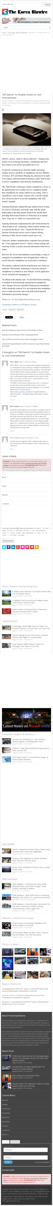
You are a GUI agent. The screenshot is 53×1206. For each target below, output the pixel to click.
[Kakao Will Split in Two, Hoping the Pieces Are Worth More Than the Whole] (7, 975)
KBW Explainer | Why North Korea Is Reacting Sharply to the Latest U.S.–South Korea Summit (31, 896)
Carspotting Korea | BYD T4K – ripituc (15, 989)
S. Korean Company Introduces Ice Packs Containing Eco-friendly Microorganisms (23, 996)
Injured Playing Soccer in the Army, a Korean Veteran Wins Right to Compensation (30, 636)
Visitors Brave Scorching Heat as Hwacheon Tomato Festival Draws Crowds (29, 610)
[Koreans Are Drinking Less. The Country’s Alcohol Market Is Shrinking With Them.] (6, 741)
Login (5, 1142)
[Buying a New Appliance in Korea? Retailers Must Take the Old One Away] (6, 860)
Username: (7, 1146)
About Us (5, 1134)
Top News (34, 103)
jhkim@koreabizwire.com (29, 299)
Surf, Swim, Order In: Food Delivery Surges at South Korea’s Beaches (30, 758)
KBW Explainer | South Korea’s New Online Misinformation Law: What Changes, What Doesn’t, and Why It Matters (29, 886)
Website (5, 495)
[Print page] (26, 110)
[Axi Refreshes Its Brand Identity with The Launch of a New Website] (20, 951)
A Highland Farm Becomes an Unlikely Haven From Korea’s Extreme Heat (30, 601)
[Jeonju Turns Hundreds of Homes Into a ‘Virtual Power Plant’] (6, 869)
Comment (5, 504)
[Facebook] (9, 547)
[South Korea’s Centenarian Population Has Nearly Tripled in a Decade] (6, 925)
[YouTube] (27, 547)
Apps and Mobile (21, 32)
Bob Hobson (14, 406)
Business (5, 1100)
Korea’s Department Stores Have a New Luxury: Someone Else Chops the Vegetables (31, 850)
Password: (7, 1154)
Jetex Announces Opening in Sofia (25, 1075)
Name (4, 477)
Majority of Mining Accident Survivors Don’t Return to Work (22, 330)
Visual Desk (43, 103)
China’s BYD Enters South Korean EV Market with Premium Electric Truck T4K (25, 990)
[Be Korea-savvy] (26, 12)
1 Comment (30, 911)
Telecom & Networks (23, 103)
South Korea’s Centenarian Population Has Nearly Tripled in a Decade (29, 924)
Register (15, 1142)
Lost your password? (42, 1162)
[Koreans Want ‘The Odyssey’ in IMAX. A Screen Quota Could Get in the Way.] (45, 952)
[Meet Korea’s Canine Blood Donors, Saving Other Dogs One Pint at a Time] (45, 974)
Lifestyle (5, 1104)
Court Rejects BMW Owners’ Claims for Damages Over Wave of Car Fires (28, 645)
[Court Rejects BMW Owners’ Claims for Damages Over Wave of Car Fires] (6, 645)
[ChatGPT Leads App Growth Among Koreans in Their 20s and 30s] (6, 750)
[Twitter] (4, 547)
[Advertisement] (26, 64)
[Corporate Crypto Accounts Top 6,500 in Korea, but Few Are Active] (32, 975)
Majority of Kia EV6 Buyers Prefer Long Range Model (20, 335)
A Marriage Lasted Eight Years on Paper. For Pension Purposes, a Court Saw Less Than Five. (31, 627)
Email (4, 486)
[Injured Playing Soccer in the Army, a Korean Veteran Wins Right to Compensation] (6, 636)
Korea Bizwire (26, 101)
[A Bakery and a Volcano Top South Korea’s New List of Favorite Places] (6, 593)
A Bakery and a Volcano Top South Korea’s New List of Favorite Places (31, 592)
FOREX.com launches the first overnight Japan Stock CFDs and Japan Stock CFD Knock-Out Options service (30, 1058)
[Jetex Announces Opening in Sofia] (32, 952)
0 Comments (28, 596)
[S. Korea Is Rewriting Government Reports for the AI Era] (7, 963)
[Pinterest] (32, 547)
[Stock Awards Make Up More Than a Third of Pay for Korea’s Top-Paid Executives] (6, 934)
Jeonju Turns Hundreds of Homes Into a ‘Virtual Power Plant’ (31, 868)
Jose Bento (5, 1002)
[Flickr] (23, 547)
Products (5, 1126)
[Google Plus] (18, 547)
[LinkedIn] (13, 547)
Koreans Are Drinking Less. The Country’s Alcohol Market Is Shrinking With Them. (28, 740)
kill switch (20, 310)
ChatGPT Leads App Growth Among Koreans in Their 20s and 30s (31, 749)
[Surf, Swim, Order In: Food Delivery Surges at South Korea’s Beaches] (6, 759)
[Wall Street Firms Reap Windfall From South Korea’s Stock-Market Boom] (20, 975)
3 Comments (6, 105)
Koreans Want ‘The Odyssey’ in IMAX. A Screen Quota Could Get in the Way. (30, 1085)
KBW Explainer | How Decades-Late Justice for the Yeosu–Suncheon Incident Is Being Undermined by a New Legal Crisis (31, 906)
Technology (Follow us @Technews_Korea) (19, 304)
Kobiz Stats (6, 1122)
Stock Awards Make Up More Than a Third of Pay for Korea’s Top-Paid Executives (30, 933)
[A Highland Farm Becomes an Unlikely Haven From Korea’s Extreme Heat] (6, 602)
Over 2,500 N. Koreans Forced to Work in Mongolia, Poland (22, 339)
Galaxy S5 (12, 310)
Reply (12, 400)
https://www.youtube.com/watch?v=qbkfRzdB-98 (27, 392)
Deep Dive (5, 1117)
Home (4, 32)
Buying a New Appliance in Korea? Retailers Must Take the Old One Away (29, 859)
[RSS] (37, 547)
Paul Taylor (14, 362)
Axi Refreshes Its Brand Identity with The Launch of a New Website (28, 1068)
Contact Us (6, 1130)
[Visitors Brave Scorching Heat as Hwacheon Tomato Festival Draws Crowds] (6, 611)
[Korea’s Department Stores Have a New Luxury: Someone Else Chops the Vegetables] (6, 851)
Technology (11, 32)
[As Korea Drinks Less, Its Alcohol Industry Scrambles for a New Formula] (20, 960)
